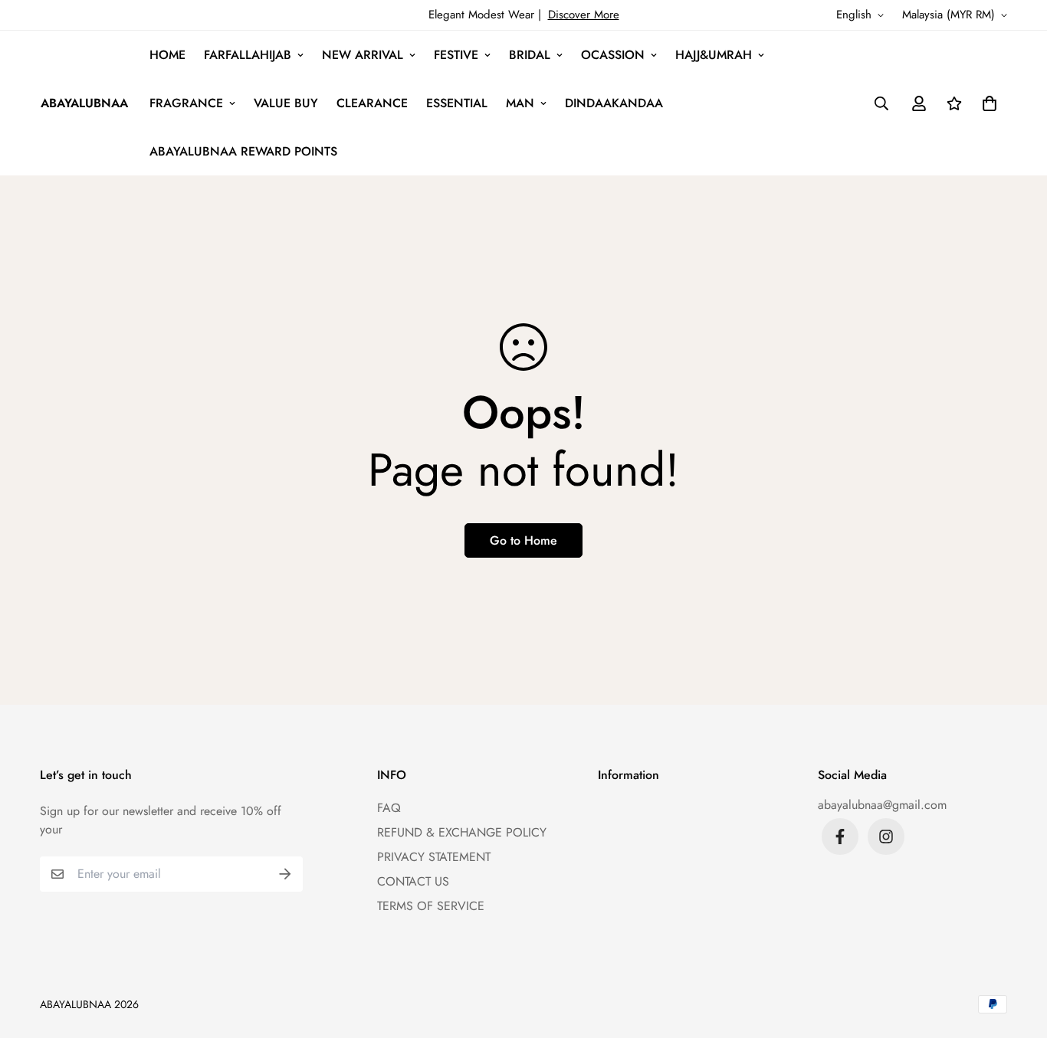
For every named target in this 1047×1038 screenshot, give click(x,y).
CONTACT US (413, 881)
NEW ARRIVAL (362, 55)
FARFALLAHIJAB (247, 55)
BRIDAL (529, 55)
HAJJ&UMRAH (713, 55)
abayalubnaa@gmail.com (882, 805)
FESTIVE (456, 55)
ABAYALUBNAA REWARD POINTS (243, 151)
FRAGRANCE (186, 103)
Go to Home (523, 540)
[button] (986, 103)
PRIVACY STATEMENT (434, 857)
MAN (520, 103)
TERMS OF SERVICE (430, 906)
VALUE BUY (286, 103)
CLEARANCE (372, 103)
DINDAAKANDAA (614, 103)
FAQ (389, 808)
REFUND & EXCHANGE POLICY (461, 832)
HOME (167, 55)
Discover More (583, 14)
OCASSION (613, 55)
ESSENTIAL (456, 103)
